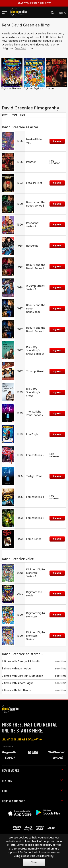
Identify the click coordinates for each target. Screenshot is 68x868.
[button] (51, 12)
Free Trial (20, 48)
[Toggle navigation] (6, 11)
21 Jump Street (35, 371)
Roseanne (32, 245)
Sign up (57, 141)
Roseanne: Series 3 (32, 224)
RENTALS (7, 781)
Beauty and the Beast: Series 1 (35, 329)
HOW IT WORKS (10, 770)
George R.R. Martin (29, 661)
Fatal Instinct (34, 183)
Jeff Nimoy (24, 690)
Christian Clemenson (30, 676)
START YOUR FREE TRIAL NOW (34, 3)
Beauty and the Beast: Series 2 (35, 266)
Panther (50, 88)
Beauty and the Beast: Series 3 (35, 204)
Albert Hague (25, 683)
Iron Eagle (32, 434)
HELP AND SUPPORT (13, 801)
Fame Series (33, 539)
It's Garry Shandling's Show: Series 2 (35, 350)
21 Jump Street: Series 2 (35, 287)
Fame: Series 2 (35, 518)
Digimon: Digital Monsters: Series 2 (35, 573)
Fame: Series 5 (35, 455)
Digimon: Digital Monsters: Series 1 (35, 636)
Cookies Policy (44, 856)
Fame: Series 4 (35, 497)
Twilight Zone (34, 476)
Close (34, 862)
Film (22, 114)
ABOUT (6, 791)
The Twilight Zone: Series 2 (34, 413)
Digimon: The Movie (12, 88)
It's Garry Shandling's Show (33, 392)
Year (14, 114)
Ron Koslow (24, 668)
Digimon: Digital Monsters (38, 88)
